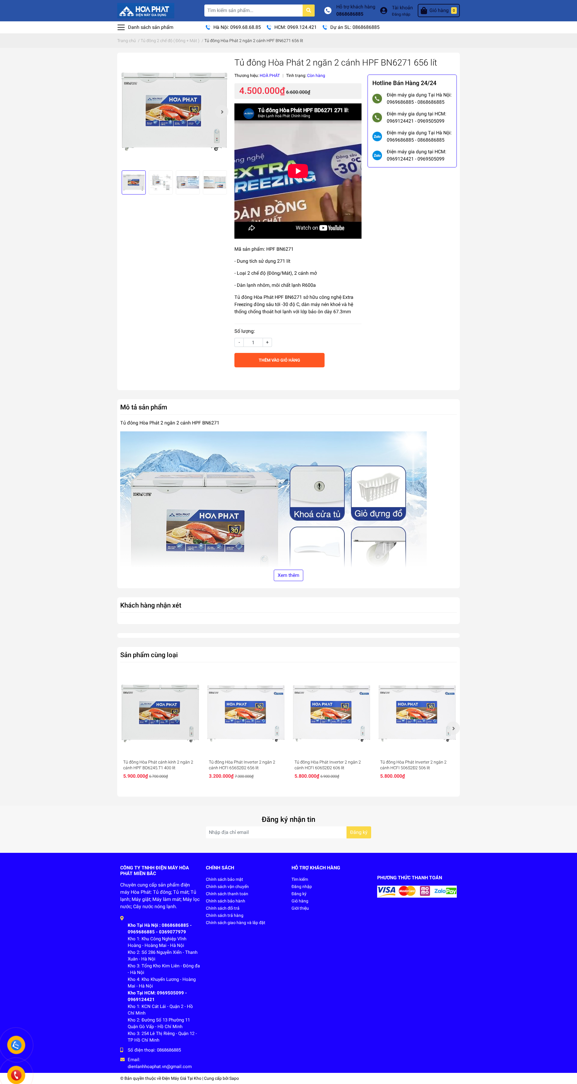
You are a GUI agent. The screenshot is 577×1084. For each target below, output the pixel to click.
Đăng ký (359, 832)
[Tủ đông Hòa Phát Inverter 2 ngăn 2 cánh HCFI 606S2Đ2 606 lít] (331, 713)
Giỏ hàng (300, 901)
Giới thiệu (300, 908)
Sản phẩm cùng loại (149, 655)
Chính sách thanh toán (227, 893)
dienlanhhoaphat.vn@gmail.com (160, 1066)
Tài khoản (402, 8)
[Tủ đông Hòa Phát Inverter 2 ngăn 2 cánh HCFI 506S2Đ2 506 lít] (417, 713)
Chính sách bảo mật (224, 879)
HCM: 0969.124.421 (295, 27)
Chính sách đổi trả (223, 908)
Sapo (234, 1078)
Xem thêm (288, 575)
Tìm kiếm (300, 879)
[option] (174, 111)
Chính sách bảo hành (225, 901)
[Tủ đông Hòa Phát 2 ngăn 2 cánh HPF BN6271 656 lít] (174, 111)
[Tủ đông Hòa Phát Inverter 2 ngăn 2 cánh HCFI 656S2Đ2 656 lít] (245, 713)
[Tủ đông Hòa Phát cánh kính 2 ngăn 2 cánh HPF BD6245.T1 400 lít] (160, 713)
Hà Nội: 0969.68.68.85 (237, 27)
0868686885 (349, 14)
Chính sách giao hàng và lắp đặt (235, 922)
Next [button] (221, 111)
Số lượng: (244, 331)
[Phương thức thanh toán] (417, 891)
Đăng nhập (401, 14)
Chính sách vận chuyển (227, 886)
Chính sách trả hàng (224, 915)
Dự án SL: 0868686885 (355, 27)
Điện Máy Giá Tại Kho (181, 1078)
